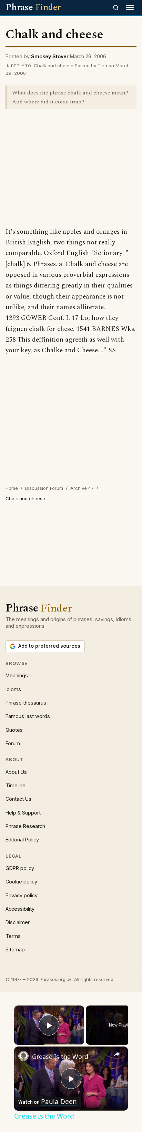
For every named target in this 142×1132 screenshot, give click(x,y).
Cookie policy (21, 882)
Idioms (13, 689)
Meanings (17, 675)
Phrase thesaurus (26, 703)
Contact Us (18, 799)
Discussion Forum (44, 488)
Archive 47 (82, 488)
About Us (16, 772)
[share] (117, 1054)
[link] (23, 1056)
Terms (13, 936)
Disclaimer (18, 922)
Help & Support (23, 813)
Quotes (14, 730)
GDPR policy (20, 868)
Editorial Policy (22, 839)
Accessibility (20, 909)
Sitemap (15, 949)
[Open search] (116, 7)
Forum (13, 743)
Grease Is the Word (60, 1056)
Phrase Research (25, 826)
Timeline (16, 785)
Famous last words (28, 716)
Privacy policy (22, 895)
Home (12, 488)
